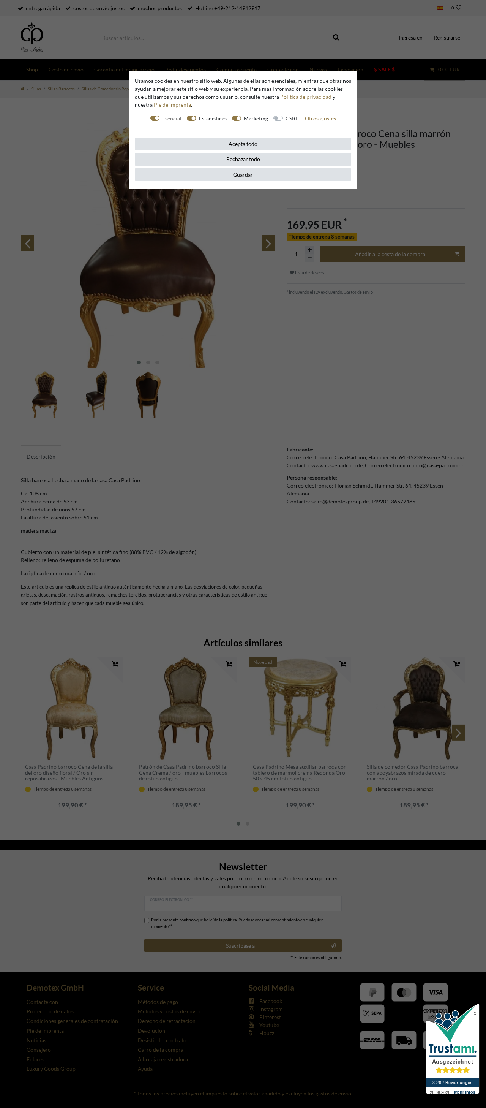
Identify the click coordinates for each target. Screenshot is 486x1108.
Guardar (243, 174)
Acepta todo (243, 144)
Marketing (256, 118)
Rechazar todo (243, 159)
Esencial (171, 118)
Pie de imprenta (172, 104)
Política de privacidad (305, 96)
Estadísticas (213, 118)
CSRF (292, 118)
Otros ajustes (320, 118)
